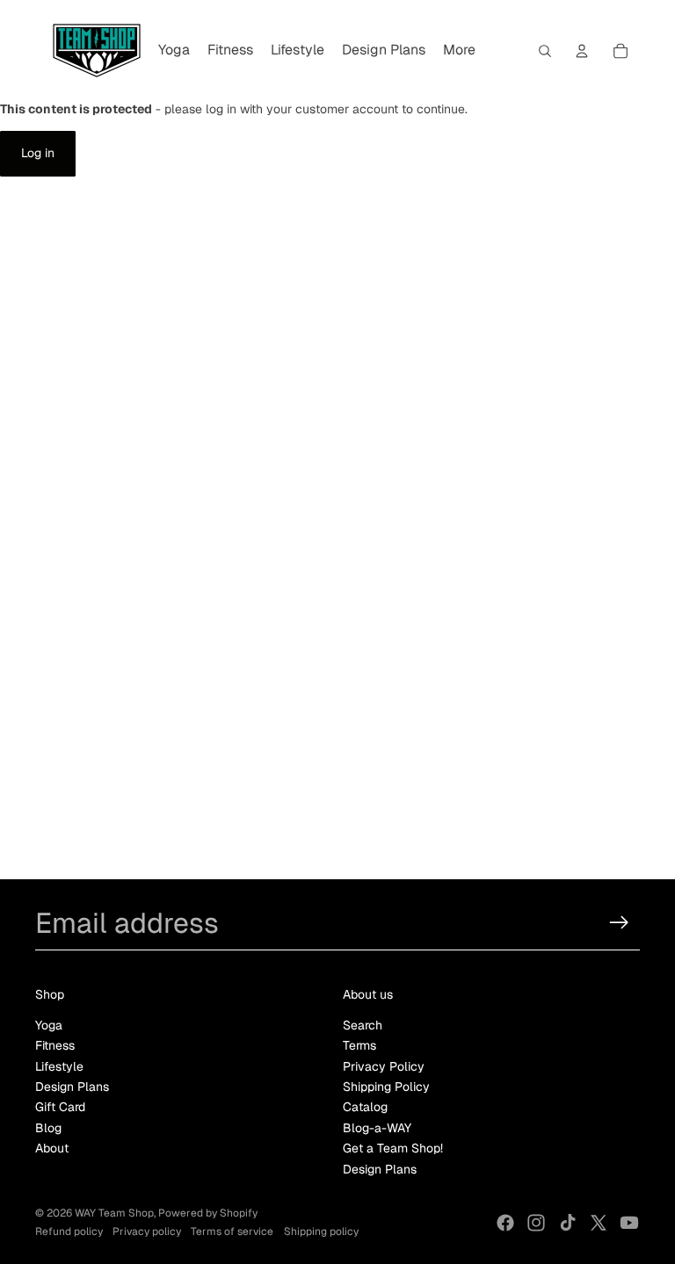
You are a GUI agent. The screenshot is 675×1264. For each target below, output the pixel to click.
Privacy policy (146, 1231)
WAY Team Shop (114, 1213)
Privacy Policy (384, 1066)
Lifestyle (59, 1066)
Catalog (365, 1107)
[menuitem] (174, 51)
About (52, 1148)
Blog (48, 1128)
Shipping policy (321, 1231)
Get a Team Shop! (393, 1148)
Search (362, 1025)
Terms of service (232, 1231)
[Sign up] (619, 922)
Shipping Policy (386, 1086)
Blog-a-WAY (377, 1128)
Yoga (48, 1025)
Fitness (55, 1045)
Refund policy (69, 1231)
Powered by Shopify (208, 1213)
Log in (37, 153)
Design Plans (72, 1086)
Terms (359, 1045)
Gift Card (60, 1107)
